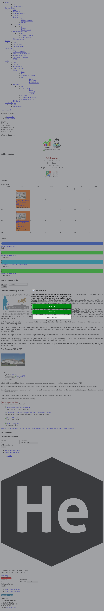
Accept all (52, 306)
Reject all (52, 312)
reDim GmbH (58, 320)
